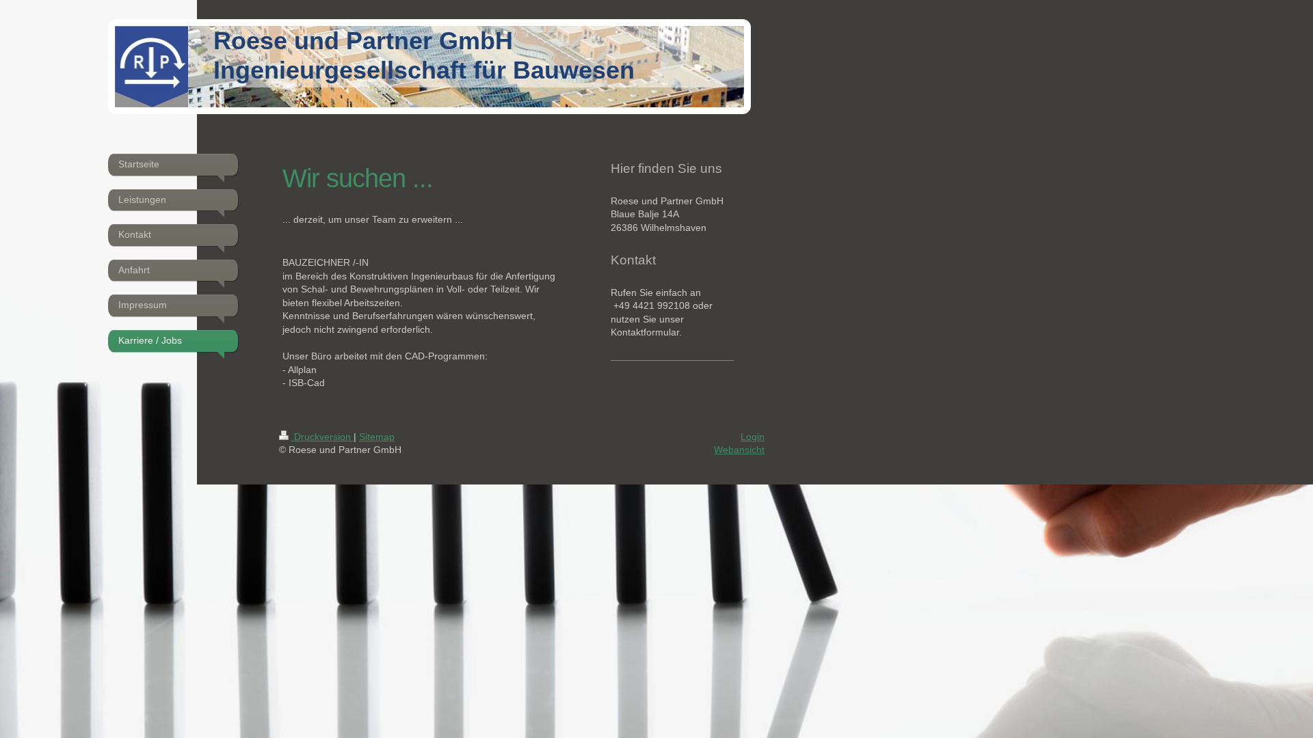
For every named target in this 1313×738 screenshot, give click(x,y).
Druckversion (322, 436)
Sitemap (377, 436)
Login (753, 436)
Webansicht (739, 449)
